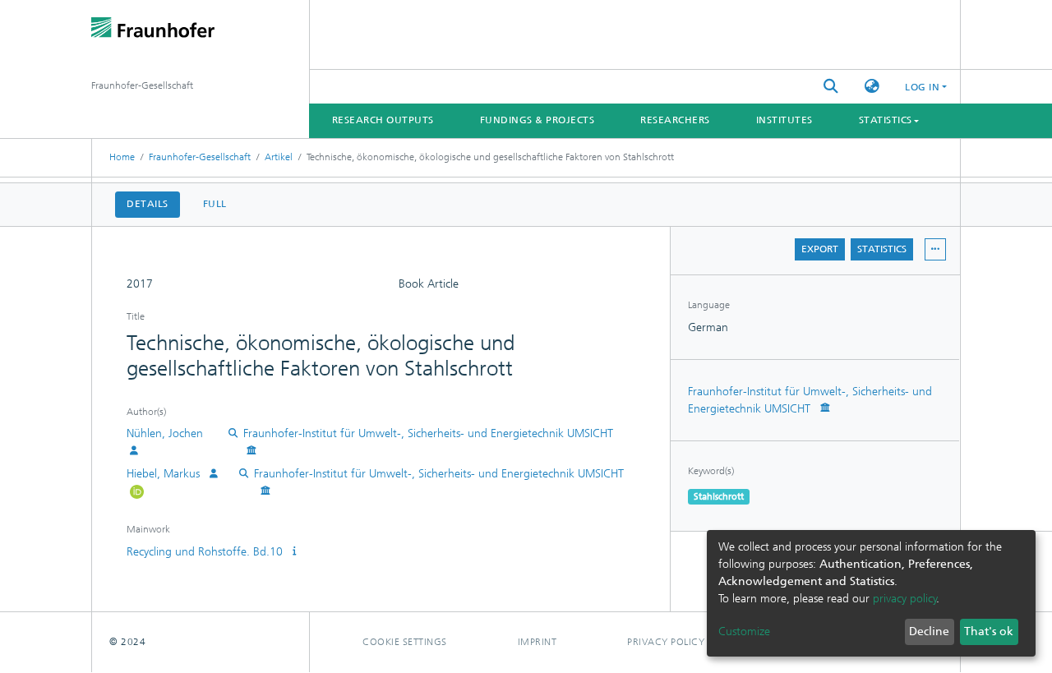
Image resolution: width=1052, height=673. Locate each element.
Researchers (675, 120)
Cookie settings (404, 642)
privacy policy (905, 599)
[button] (872, 86)
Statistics (882, 249)
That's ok (988, 631)
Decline (929, 631)
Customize (744, 631)
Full (215, 204)
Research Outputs (383, 120)
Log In (922, 87)
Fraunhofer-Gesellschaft (200, 157)
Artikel (279, 157)
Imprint (537, 642)
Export (819, 249)
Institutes (784, 120)
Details (147, 204)
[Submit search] (831, 86)
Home (122, 157)
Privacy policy (665, 642)
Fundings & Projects (537, 120)
